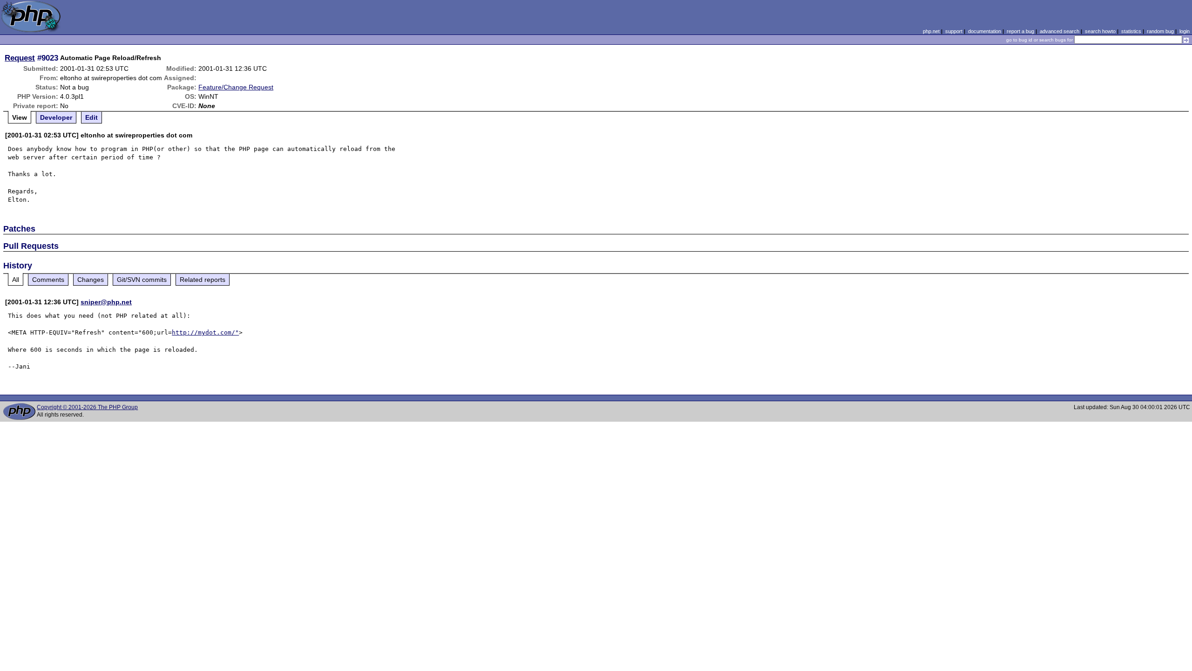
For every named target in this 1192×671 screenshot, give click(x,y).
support (953, 31)
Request (20, 57)
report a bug (1020, 31)
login (1184, 31)
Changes (90, 279)
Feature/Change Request (235, 87)
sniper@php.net (106, 302)
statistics (1131, 31)
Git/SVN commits (142, 279)
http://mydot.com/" (205, 332)
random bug (1160, 31)
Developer (56, 117)
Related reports (202, 279)
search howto (1100, 31)
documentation (984, 31)
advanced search (1059, 31)
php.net (931, 31)
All (15, 279)
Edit (91, 117)
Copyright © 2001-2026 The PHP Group (87, 407)
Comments (48, 279)
